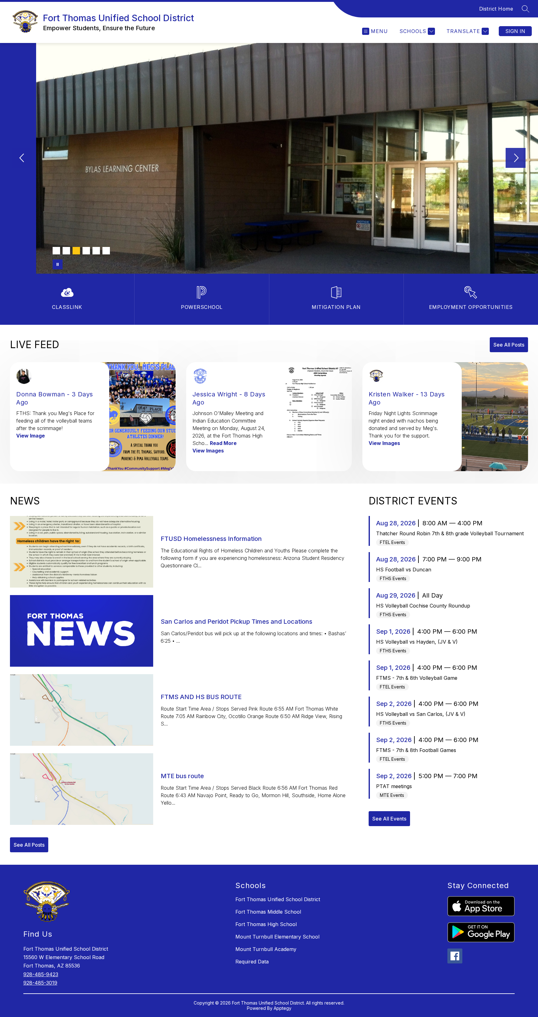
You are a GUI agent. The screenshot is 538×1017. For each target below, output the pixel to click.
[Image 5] (96, 250)
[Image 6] (106, 250)
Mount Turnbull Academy (265, 949)
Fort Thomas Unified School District (277, 899)
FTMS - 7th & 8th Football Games (416, 750)
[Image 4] (86, 250)
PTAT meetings (394, 786)
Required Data (252, 961)
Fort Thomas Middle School (268, 912)
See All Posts (508, 345)
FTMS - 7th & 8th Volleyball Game (416, 678)
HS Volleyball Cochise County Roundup (423, 606)
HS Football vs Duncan (403, 569)
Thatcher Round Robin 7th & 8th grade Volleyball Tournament (450, 533)
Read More (223, 443)
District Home (496, 9)
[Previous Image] (22, 158)
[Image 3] (76, 250)
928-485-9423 (40, 974)
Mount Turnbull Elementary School (277, 937)
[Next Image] (516, 158)
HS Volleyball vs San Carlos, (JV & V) (420, 714)
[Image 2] (66, 250)
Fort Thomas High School (266, 924)
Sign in (515, 31)
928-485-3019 (40, 983)
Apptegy (282, 1008)
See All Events (389, 819)
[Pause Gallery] (58, 264)
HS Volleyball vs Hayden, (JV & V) (417, 642)
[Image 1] (56, 250)
